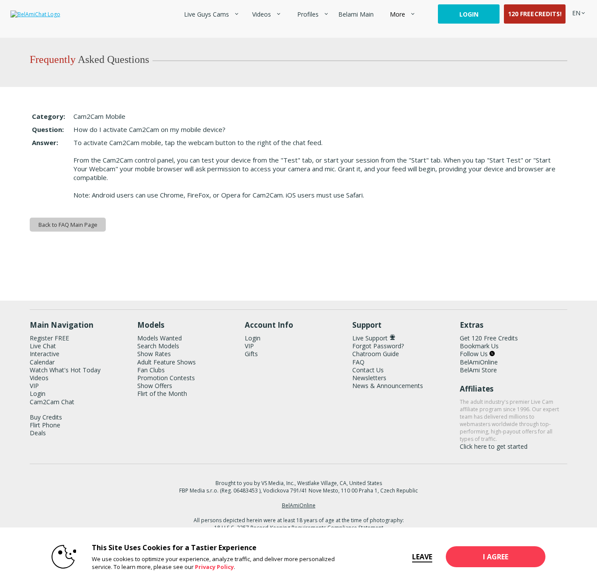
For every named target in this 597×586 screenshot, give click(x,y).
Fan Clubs (151, 370)
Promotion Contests (166, 378)
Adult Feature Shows (166, 362)
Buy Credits (46, 417)
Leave (422, 557)
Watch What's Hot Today (65, 370)
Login (469, 14)
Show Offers (154, 385)
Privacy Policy (214, 567)
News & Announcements (387, 385)
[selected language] (576, 12)
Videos (261, 14)
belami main (356, 14)
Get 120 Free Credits (489, 338)
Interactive (44, 354)
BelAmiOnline (479, 362)
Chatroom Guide (375, 354)
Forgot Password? (378, 346)
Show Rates (154, 354)
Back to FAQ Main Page (67, 225)
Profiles (308, 14)
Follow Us (474, 354)
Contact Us (368, 370)
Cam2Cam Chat (52, 402)
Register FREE (49, 338)
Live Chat (43, 346)
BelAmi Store (478, 370)
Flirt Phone (45, 425)
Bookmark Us (479, 346)
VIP (34, 385)
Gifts (251, 354)
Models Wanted (159, 338)
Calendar (42, 362)
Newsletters (369, 378)
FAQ (358, 362)
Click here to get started (494, 446)
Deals (38, 433)
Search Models (158, 346)
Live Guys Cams (206, 14)
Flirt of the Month (162, 393)
